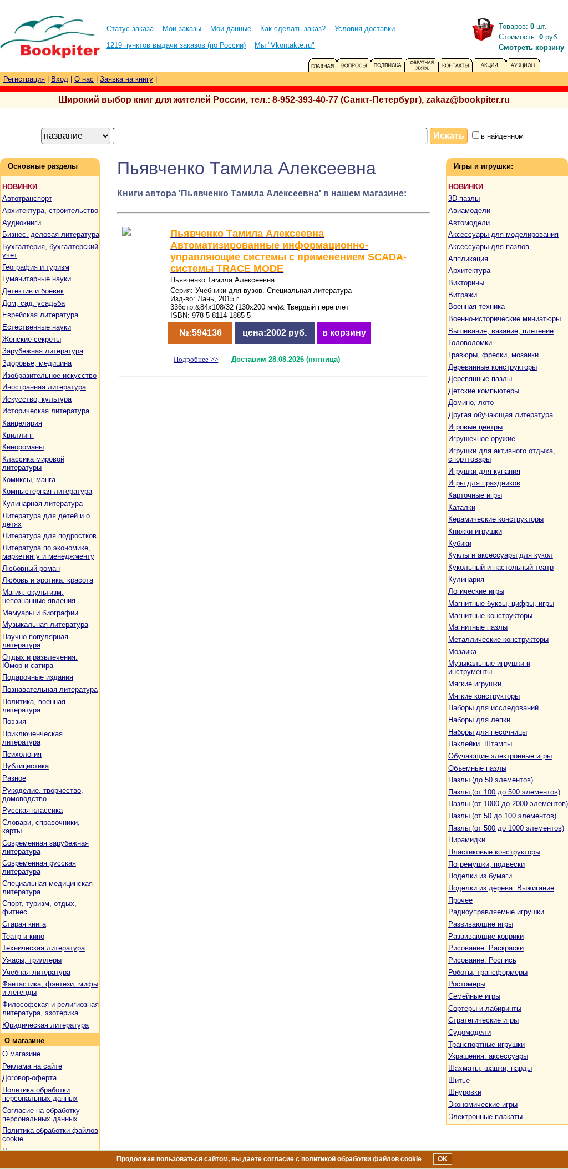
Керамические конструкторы (496, 519)
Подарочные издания (37, 677)
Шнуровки (464, 1092)
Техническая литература (43, 948)
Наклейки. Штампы (480, 744)
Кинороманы (23, 447)
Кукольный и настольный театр (501, 567)
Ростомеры (466, 984)
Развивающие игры (480, 924)
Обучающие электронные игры (500, 756)
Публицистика (25, 766)
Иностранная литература (44, 387)
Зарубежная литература (42, 351)
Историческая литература (45, 411)
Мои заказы (182, 28)
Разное (14, 778)
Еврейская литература (40, 315)
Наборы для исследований (493, 708)
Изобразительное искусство (49, 375)
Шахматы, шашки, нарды (490, 1068)
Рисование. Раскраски (486, 948)
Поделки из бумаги (480, 876)
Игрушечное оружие (481, 438)
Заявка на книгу (126, 79)
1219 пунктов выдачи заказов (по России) (176, 45)
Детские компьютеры (483, 391)
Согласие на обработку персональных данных (41, 1114)
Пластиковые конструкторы (494, 852)
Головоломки (470, 342)
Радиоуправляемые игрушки (496, 912)
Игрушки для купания (484, 471)
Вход (59, 79)
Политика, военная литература (33, 705)
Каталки (461, 507)
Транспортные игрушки (486, 1044)
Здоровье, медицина (37, 363)
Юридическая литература (45, 1025)
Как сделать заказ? (293, 28)
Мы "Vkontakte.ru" (285, 45)
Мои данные (230, 28)
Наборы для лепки (479, 720)
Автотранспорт (27, 198)
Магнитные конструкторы (490, 615)
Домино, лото (471, 402)
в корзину (344, 332)
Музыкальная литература (45, 624)
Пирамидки (466, 840)
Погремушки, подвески (486, 864)
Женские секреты (31, 339)
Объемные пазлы (477, 768)
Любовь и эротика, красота (47, 580)
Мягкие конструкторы (484, 696)
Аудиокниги (21, 223)
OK (443, 1159)
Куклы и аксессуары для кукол (500, 555)
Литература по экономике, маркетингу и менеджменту (48, 552)
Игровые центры (475, 427)
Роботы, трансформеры (488, 972)
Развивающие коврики (486, 936)
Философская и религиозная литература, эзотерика (50, 1008)
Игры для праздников (484, 483)
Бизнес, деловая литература (50, 234)
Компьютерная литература (47, 491)
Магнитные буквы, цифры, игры (501, 603)
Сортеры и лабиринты (484, 1008)
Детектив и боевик (33, 291)
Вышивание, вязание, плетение (501, 331)
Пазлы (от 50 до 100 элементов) (502, 816)
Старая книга (24, 924)
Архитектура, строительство (50, 210)
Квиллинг (18, 435)
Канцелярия (22, 423)
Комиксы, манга (28, 479)
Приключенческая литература (32, 738)
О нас (84, 79)
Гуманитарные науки (36, 279)
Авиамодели (469, 210)
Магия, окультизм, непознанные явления (38, 596)
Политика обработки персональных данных (40, 1094)
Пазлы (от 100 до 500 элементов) (504, 792)
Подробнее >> (196, 359)
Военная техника (476, 306)
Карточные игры (475, 495)
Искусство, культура (37, 399)
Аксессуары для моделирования (503, 234)
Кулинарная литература (42, 503)
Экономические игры (483, 1104)
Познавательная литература (50, 689)
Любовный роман (31, 568)
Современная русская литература (39, 867)
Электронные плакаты (485, 1116)
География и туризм (35, 267)
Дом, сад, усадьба (33, 303)
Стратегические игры (483, 1020)
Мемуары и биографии (40, 613)
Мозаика (462, 651)
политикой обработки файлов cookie (361, 1159)
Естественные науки (36, 327)
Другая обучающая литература (500, 415)
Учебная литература (36, 972)
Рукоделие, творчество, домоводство (42, 794)
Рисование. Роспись (482, 960)
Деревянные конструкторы (492, 367)
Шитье (459, 1080)
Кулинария (466, 579)
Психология (22, 754)
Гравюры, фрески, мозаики (493, 355)
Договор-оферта (29, 1078)
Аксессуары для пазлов (488, 246)
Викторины (466, 283)
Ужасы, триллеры (32, 960)
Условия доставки (364, 28)
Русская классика (32, 810)
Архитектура (469, 270)
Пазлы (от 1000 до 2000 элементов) (508, 803)
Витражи (462, 295)
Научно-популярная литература (35, 640)
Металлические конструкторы (498, 639)
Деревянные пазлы (480, 379)
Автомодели (469, 223)
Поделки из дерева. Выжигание (501, 888)
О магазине (21, 1054)
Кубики (459, 543)
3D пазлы (464, 198)
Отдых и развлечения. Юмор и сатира (40, 661)
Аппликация (468, 259)
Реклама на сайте (32, 1066)
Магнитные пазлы (478, 627)
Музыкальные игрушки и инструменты (489, 667)
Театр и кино (23, 936)
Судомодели (469, 1032)
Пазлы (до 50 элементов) (490, 780)
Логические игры (476, 591)
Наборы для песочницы (487, 732)
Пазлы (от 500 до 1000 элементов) (506, 828)
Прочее (460, 900)
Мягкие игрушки (474, 684)
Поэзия (14, 721)
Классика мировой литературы (33, 463)
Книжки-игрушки (475, 531)
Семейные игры (474, 996)
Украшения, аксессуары (488, 1056)
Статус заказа (130, 28)
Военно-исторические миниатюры (504, 319)
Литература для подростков (49, 536)
